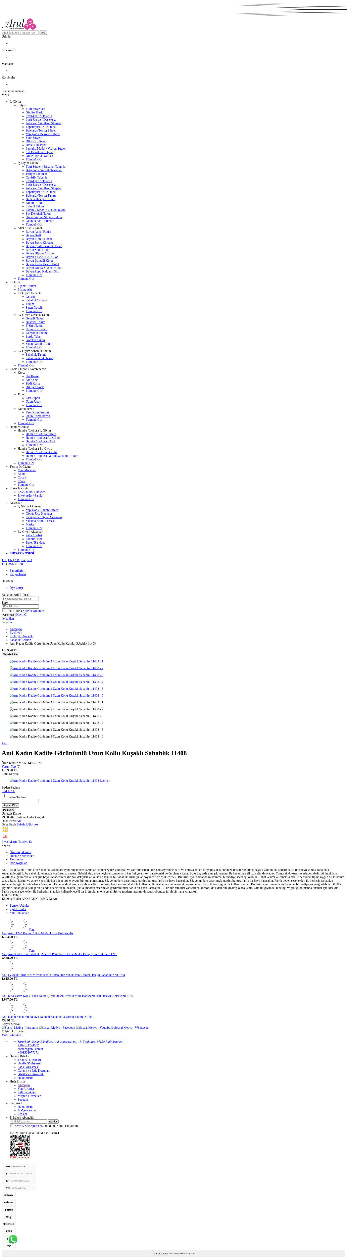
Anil (4, 743)
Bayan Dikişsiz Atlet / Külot (43, 267)
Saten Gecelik (34, 307)
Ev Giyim (16, 632)
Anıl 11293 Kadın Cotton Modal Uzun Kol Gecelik (40, 933)
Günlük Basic (34, 112)
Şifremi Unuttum (33, 610)
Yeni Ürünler (26, 1088)
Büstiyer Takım (35, 322)
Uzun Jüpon (33, 401)
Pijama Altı (25, 289)
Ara (43, 32)
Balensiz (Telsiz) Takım (41, 195)
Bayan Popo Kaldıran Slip (42, 271)
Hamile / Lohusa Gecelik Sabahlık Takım (52, 455)
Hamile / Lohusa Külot (40, 441)
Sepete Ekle (10, 654)
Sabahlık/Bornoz (36, 300)
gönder (53, 1121)
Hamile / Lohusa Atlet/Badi (43, 437)
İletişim (22, 1114)
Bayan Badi (33, 235)
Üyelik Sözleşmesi (29, 1063)
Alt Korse (32, 380)
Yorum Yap (9, 766)
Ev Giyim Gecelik (21, 636)
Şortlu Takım (34, 336)
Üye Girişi (16, 588)
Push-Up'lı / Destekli (39, 116)
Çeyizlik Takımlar (37, 177)
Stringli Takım (35, 206)
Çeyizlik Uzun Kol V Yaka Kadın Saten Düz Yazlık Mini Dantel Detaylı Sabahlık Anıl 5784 (66, 975)
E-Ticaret (163, 1253)
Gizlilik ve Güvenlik (31, 1074)
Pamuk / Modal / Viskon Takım (45, 210)
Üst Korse (32, 376)
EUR (19, 563)
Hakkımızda (25, 1077)
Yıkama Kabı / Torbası (40, 520)
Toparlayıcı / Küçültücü (41, 127)
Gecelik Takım (35, 318)
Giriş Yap (8, 614)
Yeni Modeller (27, 470)
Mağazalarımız (27, 1110)
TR (4, 560)
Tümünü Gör (34, 159)
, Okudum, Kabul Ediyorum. (46, 1125)
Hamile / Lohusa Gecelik (41, 452)
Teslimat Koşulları (29, 1059)
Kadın (22, 473)
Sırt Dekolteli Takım (38, 213)
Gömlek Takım (35, 340)
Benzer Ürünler (19, 905)
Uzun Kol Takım (36, 329)
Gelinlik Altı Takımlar (39, 220)
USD (11, 563)
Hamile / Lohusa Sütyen (41, 434)
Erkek (21, 481)
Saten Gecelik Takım (39, 343)
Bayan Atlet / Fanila (38, 231)
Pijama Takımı (27, 286)
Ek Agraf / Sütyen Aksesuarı (44, 517)
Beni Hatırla (14, 610)
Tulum (30, 304)
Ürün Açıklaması (20, 852)
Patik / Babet (34, 535)
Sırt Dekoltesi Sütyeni (39, 152)
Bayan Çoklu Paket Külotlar (44, 246)
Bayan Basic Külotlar (39, 242)
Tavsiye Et (25, 841)
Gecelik (31, 296)
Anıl (4, 933)
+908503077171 (28, 1052)
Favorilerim (17, 570)
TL (4, 563)
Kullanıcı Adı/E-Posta (15, 594)
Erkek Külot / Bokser (31, 492)
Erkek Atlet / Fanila (30, 495)
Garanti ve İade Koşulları (34, 1070)
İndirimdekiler (27, 1092)
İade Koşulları (19, 863)
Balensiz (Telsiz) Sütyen (41, 130)
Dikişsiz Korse (35, 387)
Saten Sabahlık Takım (39, 358)
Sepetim (23, 1099)
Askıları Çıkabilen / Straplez (43, 123)
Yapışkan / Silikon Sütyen (42, 510)
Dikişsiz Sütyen (36, 141)
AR (17, 560)
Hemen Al (8, 809)
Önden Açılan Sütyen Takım (44, 217)
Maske (30, 524)
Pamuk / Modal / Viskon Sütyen (46, 148)
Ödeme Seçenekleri (22, 855)
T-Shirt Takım (34, 325)
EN (10, 560)
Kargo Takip (18, 574)
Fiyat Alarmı (9, 841)
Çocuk (22, 477)
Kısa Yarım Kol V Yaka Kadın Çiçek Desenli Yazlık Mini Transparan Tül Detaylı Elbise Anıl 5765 (70, 996)
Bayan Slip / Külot (37, 249)
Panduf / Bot (34, 539)
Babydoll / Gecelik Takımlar (44, 170)
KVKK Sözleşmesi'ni (28, 1125)
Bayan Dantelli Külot (39, 260)
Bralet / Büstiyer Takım (40, 199)
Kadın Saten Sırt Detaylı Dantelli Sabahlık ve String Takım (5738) (50, 1016)
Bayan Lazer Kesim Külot (42, 264)
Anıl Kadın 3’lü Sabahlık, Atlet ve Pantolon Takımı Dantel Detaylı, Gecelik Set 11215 (62, 954)
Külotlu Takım (35, 202)
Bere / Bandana (35, 542)
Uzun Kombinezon (38, 416)
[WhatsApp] (13, 1239)
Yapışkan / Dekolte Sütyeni (43, 134)
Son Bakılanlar (19, 912)
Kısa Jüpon (33, 398)
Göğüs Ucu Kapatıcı (39, 513)
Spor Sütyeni (34, 137)
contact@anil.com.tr (30, 1049)
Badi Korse (33, 383)
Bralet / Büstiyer (36, 145)
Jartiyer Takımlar (36, 173)
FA (23, 560)
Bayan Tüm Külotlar (39, 239)
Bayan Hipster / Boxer (40, 253)
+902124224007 (12, 1035)
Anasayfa (16, 629)
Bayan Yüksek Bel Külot (42, 257)
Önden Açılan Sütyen (39, 155)
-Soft (155, 1253)
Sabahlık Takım (36, 354)
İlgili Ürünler (18, 909)
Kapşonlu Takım (36, 333)
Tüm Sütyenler (35, 108)
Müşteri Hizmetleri (29, 1096)
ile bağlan (8, 618)
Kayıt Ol (21, 614)
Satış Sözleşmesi (28, 1067)
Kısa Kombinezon (37, 412)
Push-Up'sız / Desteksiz (41, 119)
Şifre (5, 602)
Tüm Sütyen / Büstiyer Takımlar (46, 166)
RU (29, 560)
